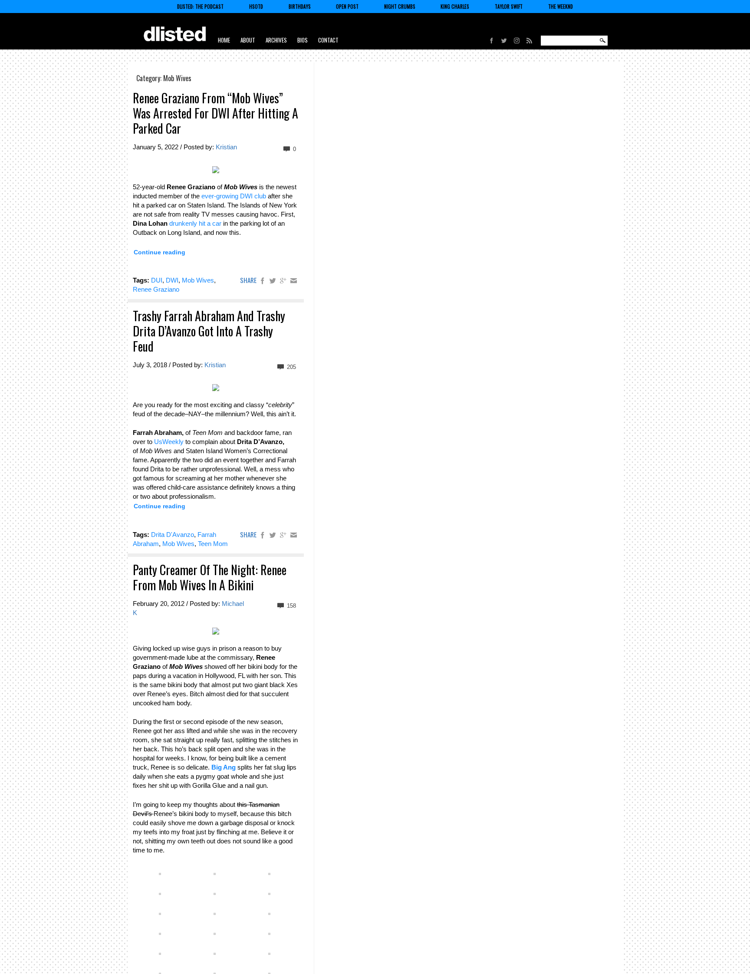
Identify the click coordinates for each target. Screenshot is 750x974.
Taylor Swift (509, 6)
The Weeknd (560, 6)
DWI (172, 280)
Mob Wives (198, 280)
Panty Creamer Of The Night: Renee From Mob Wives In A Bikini (209, 577)
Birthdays (300, 6)
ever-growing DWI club (233, 196)
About (247, 40)
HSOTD (256, 6)
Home (224, 40)
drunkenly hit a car (195, 223)
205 (290, 367)
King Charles (455, 6)
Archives (276, 40)
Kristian (226, 147)
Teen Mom (213, 543)
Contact (328, 40)
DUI (156, 280)
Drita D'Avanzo (172, 534)
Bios (302, 40)
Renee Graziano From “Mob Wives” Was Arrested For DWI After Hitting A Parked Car (215, 113)
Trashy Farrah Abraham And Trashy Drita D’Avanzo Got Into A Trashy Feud (209, 331)
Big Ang (223, 767)
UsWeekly (169, 441)
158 (290, 605)
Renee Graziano (156, 289)
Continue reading (159, 252)
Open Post (347, 6)
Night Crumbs (399, 6)
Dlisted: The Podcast (200, 6)
